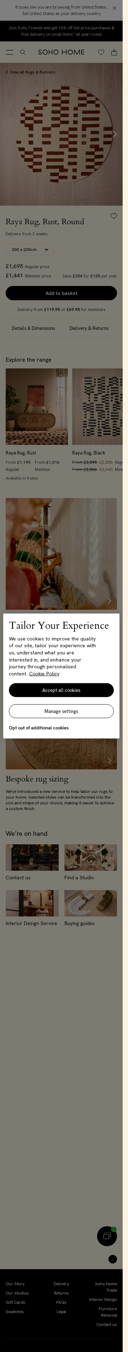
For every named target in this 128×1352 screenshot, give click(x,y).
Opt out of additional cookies (39, 727)
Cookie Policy (44, 673)
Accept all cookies (61, 690)
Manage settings (61, 711)
